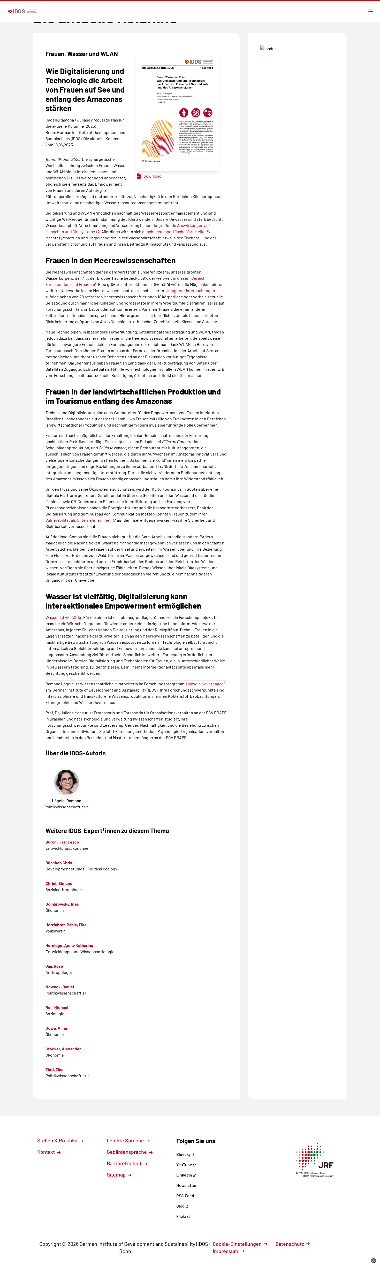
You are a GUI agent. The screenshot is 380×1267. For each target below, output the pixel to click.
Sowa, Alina (56, 1028)
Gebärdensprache (127, 1152)
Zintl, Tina (54, 1069)
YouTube (184, 1164)
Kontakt (46, 1152)
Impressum (225, 1251)
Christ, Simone (58, 883)
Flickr (181, 1216)
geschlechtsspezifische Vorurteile (173, 231)
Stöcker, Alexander (63, 1048)
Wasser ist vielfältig (63, 617)
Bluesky (184, 1154)
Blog (180, 1205)
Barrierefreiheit (124, 1163)
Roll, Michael (56, 1007)
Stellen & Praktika (57, 1140)
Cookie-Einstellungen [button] (237, 1244)
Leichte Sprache (126, 1140)
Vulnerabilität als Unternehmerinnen (78, 520)
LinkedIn (184, 1174)
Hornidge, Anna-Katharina (69, 945)
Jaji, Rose (54, 965)
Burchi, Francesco (62, 841)
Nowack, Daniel (59, 986)
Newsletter (186, 1185)
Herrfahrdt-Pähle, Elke (66, 924)
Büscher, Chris (58, 862)
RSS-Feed (185, 1195)
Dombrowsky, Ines (62, 903)
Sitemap (117, 1174)
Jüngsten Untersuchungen (190, 290)
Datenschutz (290, 1244)
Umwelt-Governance (205, 683)
